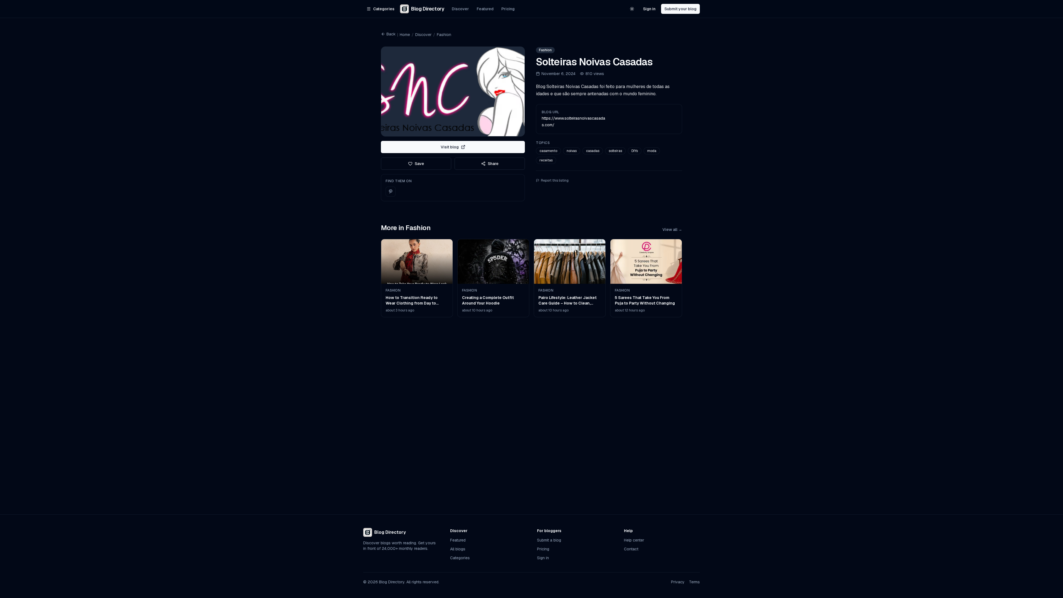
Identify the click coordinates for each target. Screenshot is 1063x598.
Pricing (508, 8)
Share (493, 163)
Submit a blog (549, 540)
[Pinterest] (391, 192)
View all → (672, 229)
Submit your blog (680, 8)
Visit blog (450, 147)
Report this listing (555, 180)
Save (419, 163)
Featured (485, 8)
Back (391, 34)
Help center (634, 540)
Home (405, 34)
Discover (460, 8)
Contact (631, 549)
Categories (460, 557)
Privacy (678, 581)
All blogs (457, 549)
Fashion (444, 34)
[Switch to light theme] (632, 8)
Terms (694, 581)
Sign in (649, 8)
